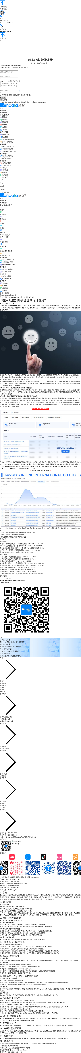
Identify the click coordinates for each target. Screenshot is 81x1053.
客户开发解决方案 (8, 260)
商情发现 (5, 122)
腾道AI (4, 117)
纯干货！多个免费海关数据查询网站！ (12, 550)
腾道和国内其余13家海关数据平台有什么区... (15, 565)
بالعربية (2, 186)
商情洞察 (5, 119)
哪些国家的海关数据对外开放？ (10, 567)
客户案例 (3, 746)
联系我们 (5, 285)
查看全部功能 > (5, 235)
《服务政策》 (27, 95)
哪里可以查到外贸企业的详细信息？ (24, 297)
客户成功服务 (6, 271)
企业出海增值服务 (8, 139)
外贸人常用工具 (7, 142)
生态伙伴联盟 (6, 279)
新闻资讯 (5, 288)
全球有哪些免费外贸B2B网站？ (10, 569)
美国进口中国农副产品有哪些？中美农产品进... (21, 532)
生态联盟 (3, 776)
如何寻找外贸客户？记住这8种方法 (11, 559)
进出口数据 (23, 883)
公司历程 (5, 283)
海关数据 (17, 883)
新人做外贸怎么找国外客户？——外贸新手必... (15, 548)
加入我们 (5, 290)
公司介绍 (3, 801)
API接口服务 (6, 134)
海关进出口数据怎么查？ (8, 561)
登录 (1, 192)
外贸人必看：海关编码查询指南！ (11, 557)
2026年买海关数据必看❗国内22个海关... (13, 546)
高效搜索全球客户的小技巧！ (15, 534)
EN (26, 195)
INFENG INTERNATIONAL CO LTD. (25, 462)
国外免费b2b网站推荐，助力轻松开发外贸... (14, 574)
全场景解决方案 (7, 262)
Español (2, 189)
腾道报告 (5, 137)
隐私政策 (3, 839)
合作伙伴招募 (6, 276)
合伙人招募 (3, 774)
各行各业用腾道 (7, 269)
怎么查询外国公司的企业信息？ (10, 552)
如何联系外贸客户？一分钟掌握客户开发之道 (15, 563)
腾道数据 (10, 883)
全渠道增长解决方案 (9, 264)
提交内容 (3, 97)
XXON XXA (20, 402)
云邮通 (4, 127)
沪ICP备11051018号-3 (13, 879)
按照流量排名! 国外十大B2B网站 (10, 571)
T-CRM (4, 129)
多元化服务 (4, 237)
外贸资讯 (8, 297)
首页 (1, 297)
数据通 (4, 124)
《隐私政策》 (16, 95)
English (2, 183)
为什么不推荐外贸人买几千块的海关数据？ (14, 544)
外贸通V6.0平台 (6, 205)
